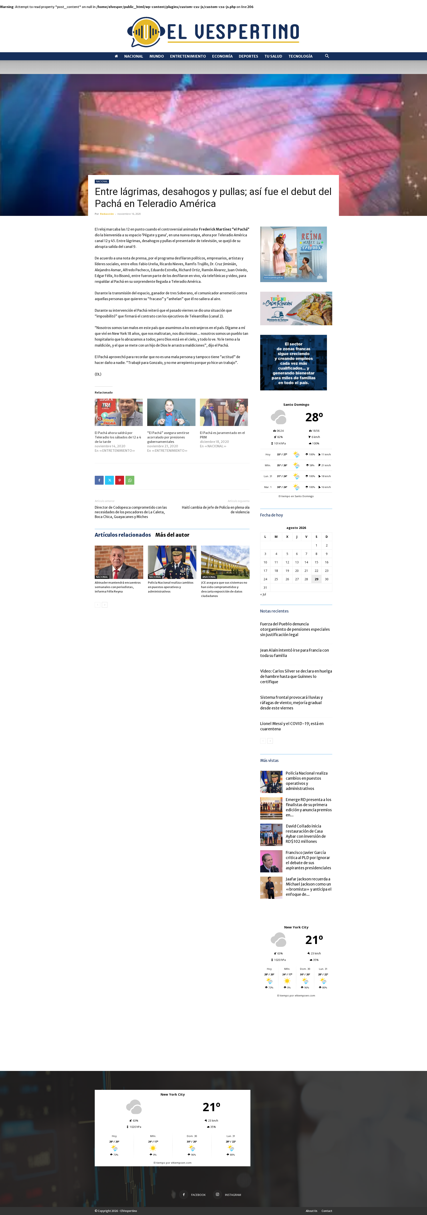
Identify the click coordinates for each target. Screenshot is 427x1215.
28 (306, 579)
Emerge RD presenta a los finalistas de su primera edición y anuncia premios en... (309, 807)
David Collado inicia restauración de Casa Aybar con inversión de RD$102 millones (306, 834)
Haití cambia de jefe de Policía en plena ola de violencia (216, 509)
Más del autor (172, 535)
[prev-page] (97, 605)
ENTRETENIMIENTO (188, 56)
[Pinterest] (119, 480)
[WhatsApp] (129, 480)
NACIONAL (133, 56)
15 (316, 562)
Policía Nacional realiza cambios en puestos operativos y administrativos (170, 587)
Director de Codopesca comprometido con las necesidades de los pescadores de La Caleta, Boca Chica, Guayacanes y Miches (131, 512)
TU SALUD (273, 56)
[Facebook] (99, 480)
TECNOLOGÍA (300, 56)
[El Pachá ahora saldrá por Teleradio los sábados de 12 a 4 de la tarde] (119, 412)
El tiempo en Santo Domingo (296, 496)
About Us (311, 1211)
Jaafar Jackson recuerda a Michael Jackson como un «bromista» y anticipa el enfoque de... (309, 887)
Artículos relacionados (123, 535)
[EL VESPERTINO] (213, 30)
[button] (327, 56)
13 (297, 562)
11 (276, 562)
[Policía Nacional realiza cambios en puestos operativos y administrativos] (172, 562)
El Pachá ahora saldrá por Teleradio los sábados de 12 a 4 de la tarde (118, 437)
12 (287, 562)
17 (265, 570)
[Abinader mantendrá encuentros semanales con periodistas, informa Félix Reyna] (119, 562)
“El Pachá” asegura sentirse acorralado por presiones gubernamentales (168, 437)
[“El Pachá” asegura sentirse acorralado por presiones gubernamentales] (171, 412)
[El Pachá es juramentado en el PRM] (224, 412)
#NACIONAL (209, 577)
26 (287, 579)
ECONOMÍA (222, 56)
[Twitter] (109, 480)
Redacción (107, 213)
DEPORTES (248, 56)
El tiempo (283, 995)
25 (276, 579)
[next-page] (104, 605)
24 (265, 579)
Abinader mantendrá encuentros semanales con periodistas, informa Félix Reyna (118, 587)
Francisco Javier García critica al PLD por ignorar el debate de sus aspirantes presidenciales (308, 860)
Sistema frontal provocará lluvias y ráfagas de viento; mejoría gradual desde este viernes (291, 703)
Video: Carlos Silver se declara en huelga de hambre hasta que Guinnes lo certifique (296, 676)
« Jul (263, 594)
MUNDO (156, 56)
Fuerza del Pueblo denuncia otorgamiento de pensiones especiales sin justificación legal (295, 629)
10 (265, 562)
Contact (327, 1211)
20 (297, 570)
